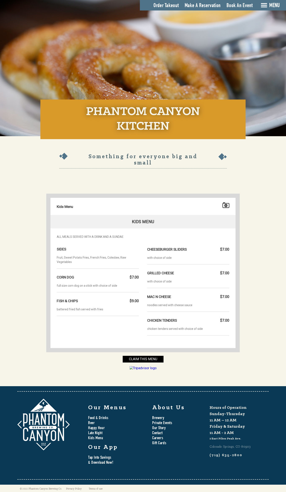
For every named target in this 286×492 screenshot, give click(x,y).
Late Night (95, 433)
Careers (157, 438)
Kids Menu (95, 438)
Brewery (158, 418)
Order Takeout (166, 6)
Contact (157, 433)
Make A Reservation (203, 6)
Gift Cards (159, 443)
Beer (91, 423)
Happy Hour (96, 428)
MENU (274, 6)
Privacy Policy (74, 488)
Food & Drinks (98, 418)
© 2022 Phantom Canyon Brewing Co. (41, 488)
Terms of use (96, 488)
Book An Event (240, 6)
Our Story (159, 428)
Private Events (162, 423)
